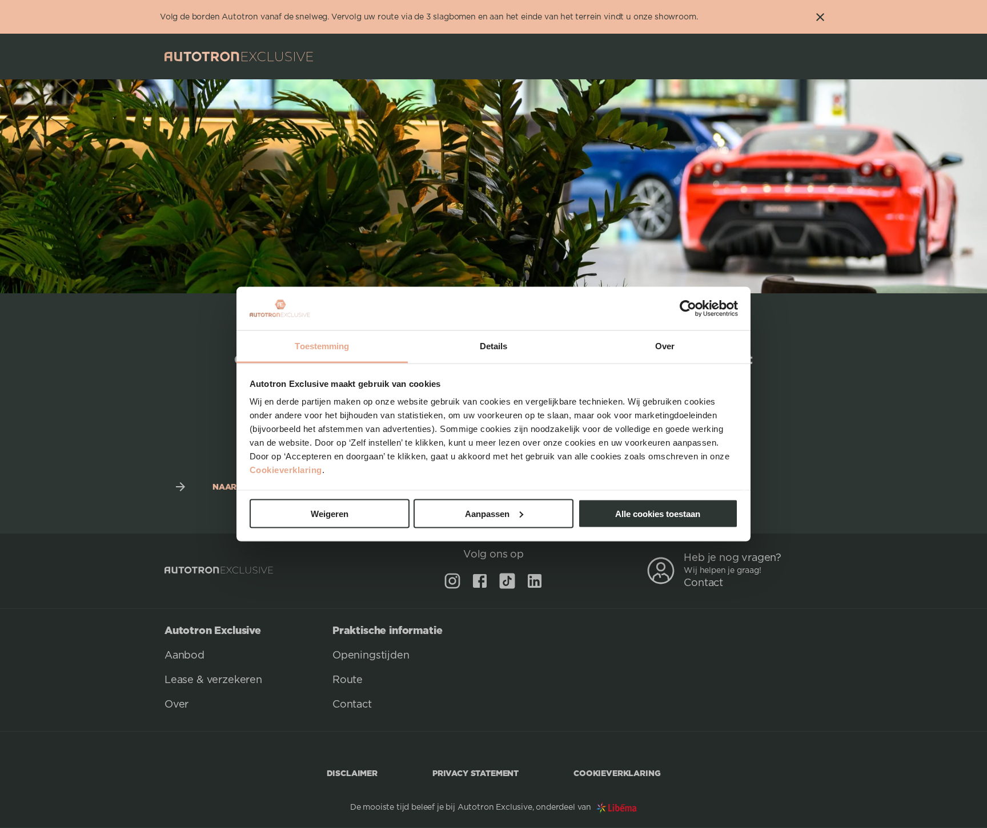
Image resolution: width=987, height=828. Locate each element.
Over (176, 705)
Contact (703, 583)
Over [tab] (665, 346)
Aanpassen (487, 513)
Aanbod (184, 656)
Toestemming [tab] (322, 346)
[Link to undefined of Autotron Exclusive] (452, 581)
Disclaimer (352, 773)
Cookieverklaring (286, 470)
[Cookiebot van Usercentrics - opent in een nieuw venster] (688, 308)
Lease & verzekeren (213, 680)
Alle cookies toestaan (657, 513)
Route (347, 680)
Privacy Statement (475, 773)
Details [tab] (494, 346)
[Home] (238, 56)
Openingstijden (371, 656)
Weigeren (329, 513)
